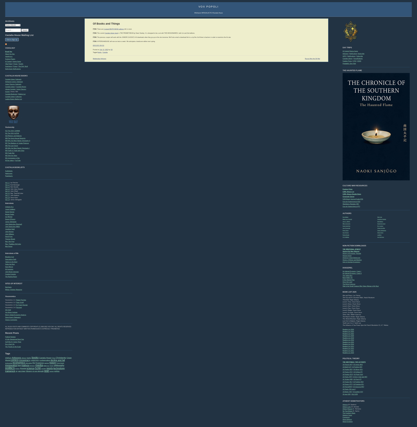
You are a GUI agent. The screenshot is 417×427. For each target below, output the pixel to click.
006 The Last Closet (11, 146)
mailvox (25, 365)
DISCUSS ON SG (98, 45)
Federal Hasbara (10, 337)
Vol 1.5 (7, 191)
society (43, 368)
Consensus (346, 417)
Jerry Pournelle (346, 228)
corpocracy (35, 360)
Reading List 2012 (348, 348)
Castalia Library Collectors (13, 96)
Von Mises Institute (11, 312)
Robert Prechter (21, 300)
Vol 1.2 (7, 185)
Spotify (21, 64)
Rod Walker (345, 217)
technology (59, 368)
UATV (344, 56)
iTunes (15, 64)
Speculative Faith (10, 259)
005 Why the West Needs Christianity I (17, 148)
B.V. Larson (380, 226)
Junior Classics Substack (13, 84)
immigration (11, 365)
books (35, 357)
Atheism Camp (347, 415)
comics (14, 360)
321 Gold (8, 310)
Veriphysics (8, 56)
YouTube (18, 160)
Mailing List (22, 94)
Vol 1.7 (7, 195)
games (46, 363)
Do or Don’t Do (9, 344)
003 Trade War (9, 153)
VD (112, 49)
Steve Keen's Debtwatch (13, 317)
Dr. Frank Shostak (22, 305)
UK (16, 371)
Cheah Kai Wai (381, 228)
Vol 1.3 (7, 187)
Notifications (353, 54)
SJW (38, 368)
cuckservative (45, 360)
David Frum (8, 236)
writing (56, 371)
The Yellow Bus (347, 275)
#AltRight (8, 358)
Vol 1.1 (7, 183)
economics (19, 362)
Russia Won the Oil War (312, 59)
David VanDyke (346, 226)
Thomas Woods (10, 239)
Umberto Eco (9, 207)
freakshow (40, 363)
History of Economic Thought (352, 253)
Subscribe (361, 54)
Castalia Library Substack (13, 79)
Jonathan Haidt (10, 229)
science (30, 368)
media (39, 365)
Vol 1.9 (7, 199)
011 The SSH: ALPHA (12, 133)
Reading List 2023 (348, 331)
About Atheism (347, 419)
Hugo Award (60, 363)
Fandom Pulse (347, 61)
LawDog (379, 235)
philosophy (59, 365)
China (53, 358)
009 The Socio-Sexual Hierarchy (15, 138)
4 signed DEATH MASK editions (114, 29)
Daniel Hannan (9, 212)
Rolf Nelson (380, 221)
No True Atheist (347, 411)
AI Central (346, 51)
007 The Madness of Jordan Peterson (17, 143)
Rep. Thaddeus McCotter (13, 244)
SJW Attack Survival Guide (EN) (353, 199)
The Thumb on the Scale (13, 347)
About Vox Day (10, 54)
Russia (23, 368)
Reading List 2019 (348, 338)
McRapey (32, 365)
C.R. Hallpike (346, 237)
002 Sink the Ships (11, 155)
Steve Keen (380, 232)
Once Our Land (347, 282)
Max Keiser (8, 246)
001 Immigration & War (12, 158)
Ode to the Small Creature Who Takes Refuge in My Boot (361, 286)
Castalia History (21, 87)
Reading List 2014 (348, 344)
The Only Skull (23, 66)
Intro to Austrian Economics (351, 262)
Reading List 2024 (348, 329)
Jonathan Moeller (381, 219)
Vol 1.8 (7, 197)
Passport (19, 307)
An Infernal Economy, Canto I (352, 271)
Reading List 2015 (348, 342)
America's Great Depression (351, 258)
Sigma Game (354, 51)
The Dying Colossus (349, 284)
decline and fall (57, 360)
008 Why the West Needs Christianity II (17, 141)
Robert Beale (346, 235)
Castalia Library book (111, 33)
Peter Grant (345, 230)
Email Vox (8, 51)
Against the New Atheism (351, 251)
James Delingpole (10, 222)
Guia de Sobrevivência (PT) (351, 206)
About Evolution (348, 421)
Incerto (7, 91)
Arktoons (345, 54)
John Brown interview (12, 272)
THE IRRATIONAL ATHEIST (352, 249)
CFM (354, 61)
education (28, 363)
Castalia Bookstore (11, 94)
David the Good (381, 223)
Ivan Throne (346, 232)
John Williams (9, 234)
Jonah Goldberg (10, 209)
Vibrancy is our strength (35, 371)
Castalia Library (347, 58)
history (52, 362)
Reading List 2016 (348, 340)
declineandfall (8, 363)
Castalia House (45, 358)
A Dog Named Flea (348, 280)
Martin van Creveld (347, 219)
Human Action (347, 256)
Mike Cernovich (346, 223)
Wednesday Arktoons (99, 59)
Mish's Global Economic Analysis (15, 315)
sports (49, 368)
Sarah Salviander (381, 230)
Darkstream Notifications (13, 69)
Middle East (46, 365)
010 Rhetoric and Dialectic (13, 136)
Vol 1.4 (7, 189)
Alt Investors (9, 269)
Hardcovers (8, 173)
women (52, 371)
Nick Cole (379, 217)
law (19, 365)
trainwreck (10, 371)
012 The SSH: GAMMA (12, 131)
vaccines (21, 371)
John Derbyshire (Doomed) (13, 224)
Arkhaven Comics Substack (14, 82)
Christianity (61, 358)
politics (10, 368)
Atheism (345, 404)
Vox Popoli (209, 6)
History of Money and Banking (352, 260)
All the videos (9, 160)
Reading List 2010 (348, 353)
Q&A (349, 63)
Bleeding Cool (9, 257)
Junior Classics (21, 89)
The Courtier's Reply (349, 413)
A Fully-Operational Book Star (14, 339)
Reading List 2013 (348, 346)
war (46, 370)
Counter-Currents (10, 274)
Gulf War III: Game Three (13, 342)
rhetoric (17, 368)
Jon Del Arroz (380, 237)
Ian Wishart (8, 217)
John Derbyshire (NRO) (12, 226)
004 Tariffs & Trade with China (14, 150)
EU (34, 363)
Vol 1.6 (7, 193)
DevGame (8, 287)
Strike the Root (10, 264)
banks (29, 358)
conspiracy (24, 360)
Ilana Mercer (9, 267)
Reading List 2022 (348, 334)
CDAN (359, 61)
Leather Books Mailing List (13, 99)
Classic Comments (11, 320)
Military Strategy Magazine (13, 289)
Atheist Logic (347, 407)
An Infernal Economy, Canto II (352, 273)
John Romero (9, 231)
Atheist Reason (347, 409)
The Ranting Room (11, 277)
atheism (24, 358)
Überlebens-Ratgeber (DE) (351, 204)
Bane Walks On (347, 278)
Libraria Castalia (10, 89)
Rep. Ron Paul (9, 241)
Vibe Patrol (8, 64)
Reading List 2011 (348, 350)
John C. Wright (346, 221)
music (52, 366)
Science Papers (10, 59)
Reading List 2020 (348, 336)
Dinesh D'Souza (10, 219)
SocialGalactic (358, 58)
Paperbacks (9, 176)
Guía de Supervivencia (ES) (351, 201)
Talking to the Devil (11, 262)
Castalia (105, 52)
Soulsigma (8, 66)
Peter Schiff (20, 302)
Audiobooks (9, 171)
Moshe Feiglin (9, 214)
